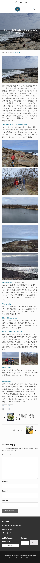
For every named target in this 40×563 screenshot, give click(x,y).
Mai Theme (27, 558)
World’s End (6, 368)
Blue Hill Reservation (9, 318)
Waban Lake (6, 304)
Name (5, 482)
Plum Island (6, 382)
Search (34, 543)
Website (5, 500)
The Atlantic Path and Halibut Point (14, 125)
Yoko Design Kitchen (22, 556)
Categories (6, 542)
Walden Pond (7, 282)
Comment (6, 455)
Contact (5, 521)
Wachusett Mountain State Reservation (16, 332)
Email (5, 491)
